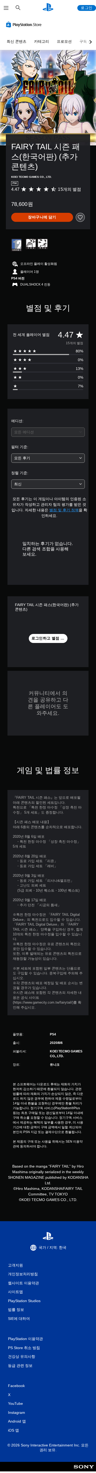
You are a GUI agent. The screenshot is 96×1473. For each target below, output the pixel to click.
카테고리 (41, 41)
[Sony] (84, 1470)
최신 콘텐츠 (16, 41)
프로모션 (64, 41)
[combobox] (48, 432)
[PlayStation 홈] (48, 8)
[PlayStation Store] (24, 24)
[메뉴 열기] (6, 8)
